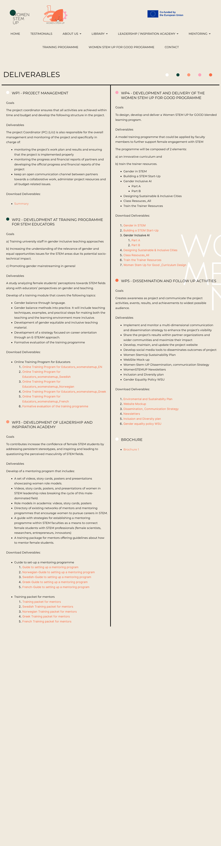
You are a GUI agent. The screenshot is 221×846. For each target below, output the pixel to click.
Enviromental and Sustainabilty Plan (147, 399)
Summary (21, 203)
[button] (71, 34)
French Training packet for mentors (46, 621)
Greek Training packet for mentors (46, 616)
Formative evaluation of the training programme (55, 406)
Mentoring (198, 34)
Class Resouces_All (136, 255)
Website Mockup (134, 404)
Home (15, 34)
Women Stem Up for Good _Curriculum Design (154, 265)
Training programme (60, 47)
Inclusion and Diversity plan (142, 418)
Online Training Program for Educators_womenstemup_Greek (64, 391)
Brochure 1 (131, 449)
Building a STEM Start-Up (141, 230)
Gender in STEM (134, 225)
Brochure (132, 440)
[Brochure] (117, 439)
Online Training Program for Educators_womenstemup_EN (62, 367)
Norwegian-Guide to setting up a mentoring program (58, 572)
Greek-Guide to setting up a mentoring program (55, 582)
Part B (136, 245)
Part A (136, 240)
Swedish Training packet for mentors (47, 606)
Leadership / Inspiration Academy (146, 34)
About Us (70, 34)
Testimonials (41, 34)
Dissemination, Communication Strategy (151, 409)
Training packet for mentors (41, 601)
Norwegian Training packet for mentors (49, 611)
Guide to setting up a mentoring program (50, 567)
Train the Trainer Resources (142, 260)
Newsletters (131, 413)
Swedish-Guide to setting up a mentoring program (56, 577)
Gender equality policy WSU (142, 423)
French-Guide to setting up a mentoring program (55, 587)
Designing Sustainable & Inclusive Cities (150, 250)
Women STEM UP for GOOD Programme (121, 47)
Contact (172, 47)
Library (98, 34)
